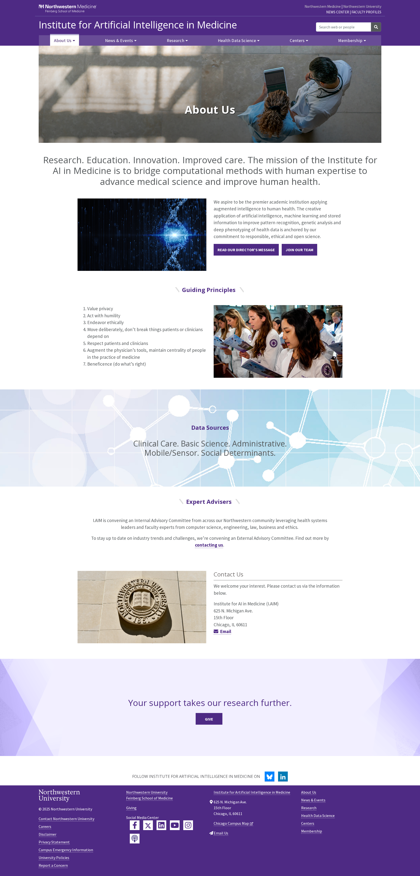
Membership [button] (350, 40)
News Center (337, 12)
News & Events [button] (119, 40)
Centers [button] (297, 40)
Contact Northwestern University (66, 818)
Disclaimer (47, 834)
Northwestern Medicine (323, 6)
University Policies (54, 857)
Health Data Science (318, 815)
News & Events (313, 800)
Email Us (221, 833)
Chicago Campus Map (231, 823)
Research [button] (175, 40)
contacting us (209, 545)
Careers (45, 826)
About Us (308, 792)
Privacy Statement (54, 842)
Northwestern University (362, 6)
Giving (131, 807)
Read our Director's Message (246, 249)
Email (225, 631)
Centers (307, 823)
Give (209, 719)
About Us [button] (62, 40)
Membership (311, 831)
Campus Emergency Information (66, 849)
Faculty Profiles (366, 12)
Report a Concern (53, 865)
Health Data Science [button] (237, 40)
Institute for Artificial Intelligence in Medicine (138, 24)
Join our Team (299, 249)
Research (308, 807)
